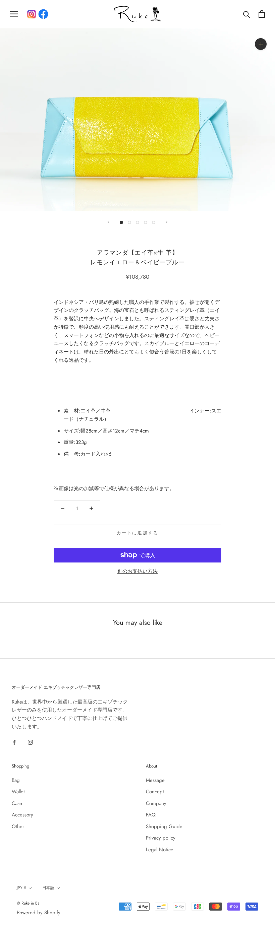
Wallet (18, 791)
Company (156, 803)
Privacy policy (160, 838)
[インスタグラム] (31, 14)
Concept (155, 791)
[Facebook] (43, 14)
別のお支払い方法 (137, 571)
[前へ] (108, 221)
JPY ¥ (21, 888)
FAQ (151, 814)
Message (155, 780)
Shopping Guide (164, 826)
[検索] (246, 13)
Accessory (22, 814)
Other (18, 826)
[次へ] (167, 221)
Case (17, 803)
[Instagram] (30, 742)
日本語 (48, 888)
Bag (16, 780)
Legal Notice (159, 849)
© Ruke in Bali (29, 903)
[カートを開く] (262, 14)
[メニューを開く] (14, 14)
